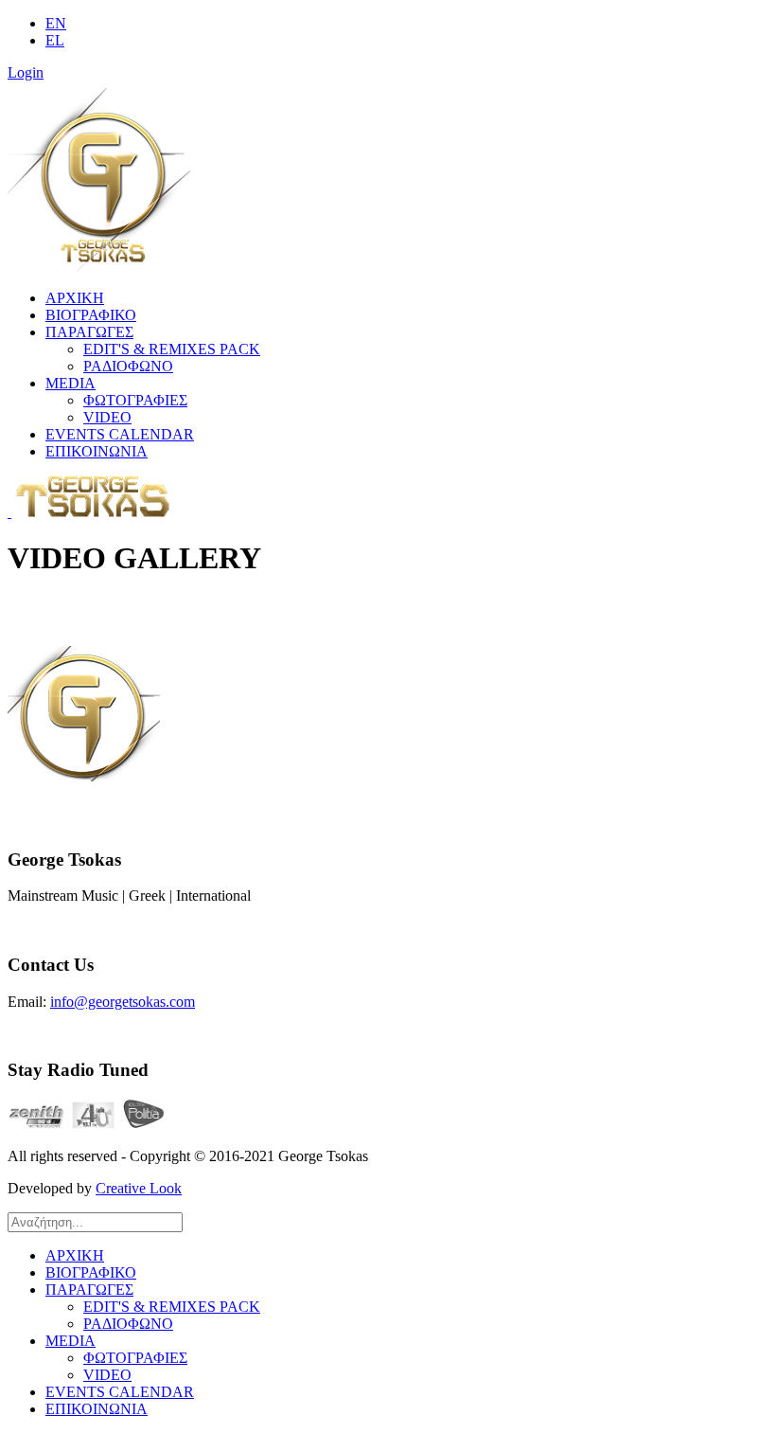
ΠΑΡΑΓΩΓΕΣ (89, 332)
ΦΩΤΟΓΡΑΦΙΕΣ (135, 400)
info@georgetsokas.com (122, 1002)
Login (26, 72)
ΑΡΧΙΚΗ (74, 298)
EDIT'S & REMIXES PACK (171, 349)
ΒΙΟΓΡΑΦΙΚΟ (90, 315)
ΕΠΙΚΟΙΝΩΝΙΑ (96, 451)
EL (54, 40)
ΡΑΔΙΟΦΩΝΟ (128, 366)
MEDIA (70, 383)
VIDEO (107, 417)
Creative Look (139, 1188)
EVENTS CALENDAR (119, 434)
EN (55, 23)
